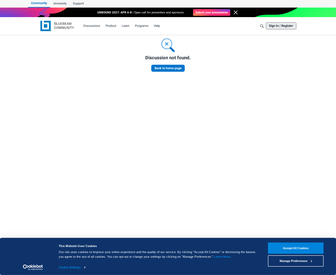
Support (78, 3)
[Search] (261, 26)
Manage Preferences (293, 260)
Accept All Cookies (296, 248)
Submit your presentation (211, 12)
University (60, 3)
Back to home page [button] (168, 68)
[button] (236, 12)
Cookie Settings (70, 267)
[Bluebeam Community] (58, 26)
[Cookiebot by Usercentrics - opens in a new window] (33, 267)
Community (39, 3)
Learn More (222, 256)
